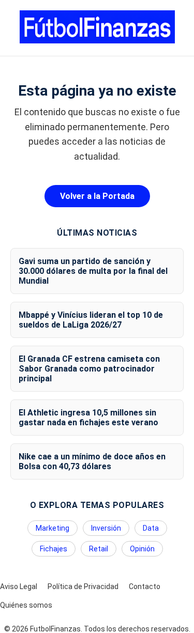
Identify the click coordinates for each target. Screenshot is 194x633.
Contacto (144, 586)
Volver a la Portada (97, 196)
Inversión (106, 528)
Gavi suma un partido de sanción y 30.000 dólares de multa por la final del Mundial (93, 271)
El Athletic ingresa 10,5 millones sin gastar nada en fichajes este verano (88, 417)
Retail (98, 549)
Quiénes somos (26, 605)
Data (151, 528)
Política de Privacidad (83, 586)
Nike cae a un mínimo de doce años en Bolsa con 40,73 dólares (92, 461)
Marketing (52, 528)
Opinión (142, 549)
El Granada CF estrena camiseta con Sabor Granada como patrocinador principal (89, 368)
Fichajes (53, 549)
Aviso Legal (18, 586)
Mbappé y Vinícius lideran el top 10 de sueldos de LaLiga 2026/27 (91, 320)
